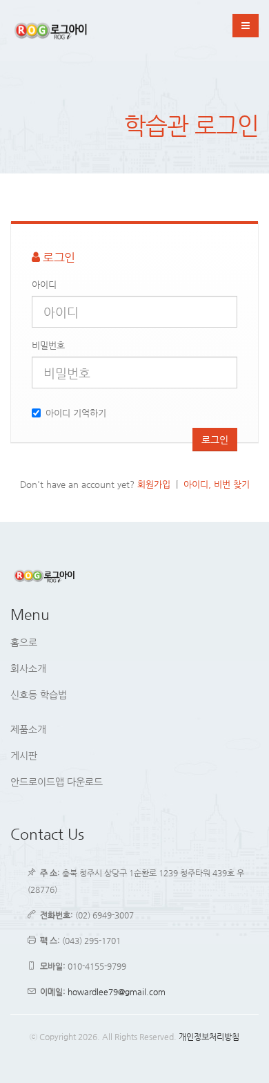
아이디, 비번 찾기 (216, 484)
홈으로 (23, 642)
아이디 (44, 284)
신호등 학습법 (38, 694)
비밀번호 (48, 345)
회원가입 (153, 484)
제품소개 (28, 729)
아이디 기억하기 (76, 413)
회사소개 (28, 668)
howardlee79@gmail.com (117, 992)
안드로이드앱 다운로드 (56, 781)
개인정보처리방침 (209, 1037)
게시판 (23, 755)
